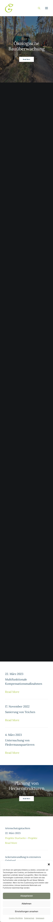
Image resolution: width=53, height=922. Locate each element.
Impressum (40, 918)
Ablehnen (26, 903)
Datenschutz (29, 918)
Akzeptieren (26, 895)
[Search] (37, 8)
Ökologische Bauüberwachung (26, 45)
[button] (48, 864)
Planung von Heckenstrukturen (27, 785)
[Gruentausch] (9, 8)
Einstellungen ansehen (26, 911)
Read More (26, 59)
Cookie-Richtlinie (16, 918)
